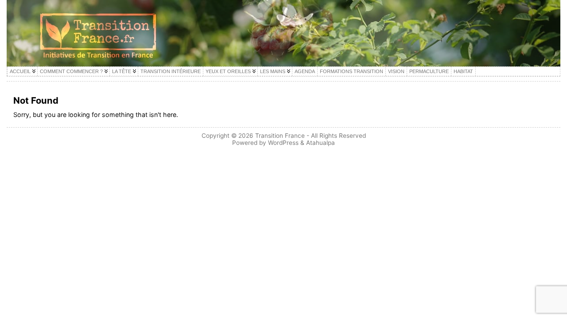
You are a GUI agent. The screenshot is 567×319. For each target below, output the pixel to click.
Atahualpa (320, 142)
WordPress (283, 142)
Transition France (280, 135)
